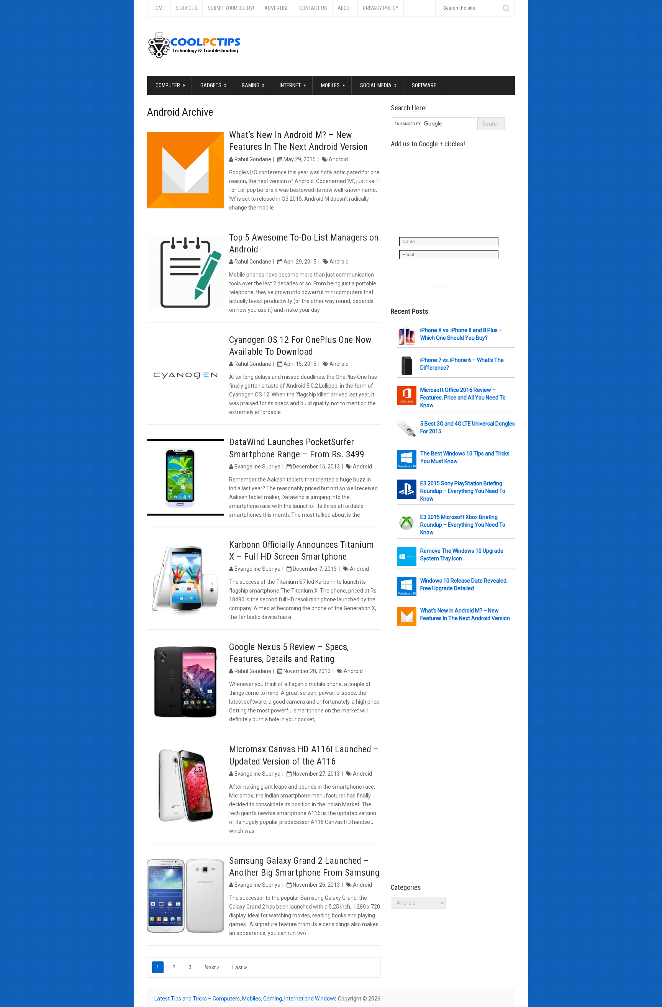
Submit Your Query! (231, 8)
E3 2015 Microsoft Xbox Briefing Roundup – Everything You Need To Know (462, 524)
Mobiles (333, 85)
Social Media (378, 85)
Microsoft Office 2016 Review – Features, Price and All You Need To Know (463, 397)
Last (238, 967)
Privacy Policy (380, 8)
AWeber (457, 286)
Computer (170, 85)
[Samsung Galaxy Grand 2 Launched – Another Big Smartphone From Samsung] (185, 896)
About (345, 8)
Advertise (276, 8)
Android (338, 159)
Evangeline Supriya (257, 466)
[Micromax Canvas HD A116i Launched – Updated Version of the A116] (185, 784)
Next (211, 967)
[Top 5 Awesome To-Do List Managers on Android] (185, 272)
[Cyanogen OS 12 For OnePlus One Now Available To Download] (185, 375)
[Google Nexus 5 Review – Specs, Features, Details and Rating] (185, 682)
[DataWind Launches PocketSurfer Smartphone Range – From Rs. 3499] (185, 477)
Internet (293, 85)
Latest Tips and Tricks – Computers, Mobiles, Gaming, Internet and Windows (245, 999)
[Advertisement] (448, 756)
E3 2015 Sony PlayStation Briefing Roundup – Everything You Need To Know (462, 491)
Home (158, 8)
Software (424, 85)
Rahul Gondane (252, 159)
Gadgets (213, 85)
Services (186, 8)
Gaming (253, 85)
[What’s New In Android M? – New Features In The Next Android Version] (185, 170)
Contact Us (313, 8)
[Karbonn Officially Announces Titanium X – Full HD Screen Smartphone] (185, 580)
